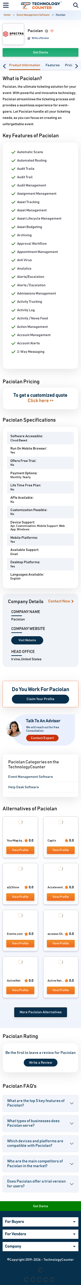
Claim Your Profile (40, 699)
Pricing (70, 65)
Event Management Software (33, 15)
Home (7, 15)
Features (53, 65)
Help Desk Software (23, 787)
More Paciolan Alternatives (41, 1012)
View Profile (20, 850)
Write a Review (40, 38)
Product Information (24, 65)
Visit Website (27, 640)
